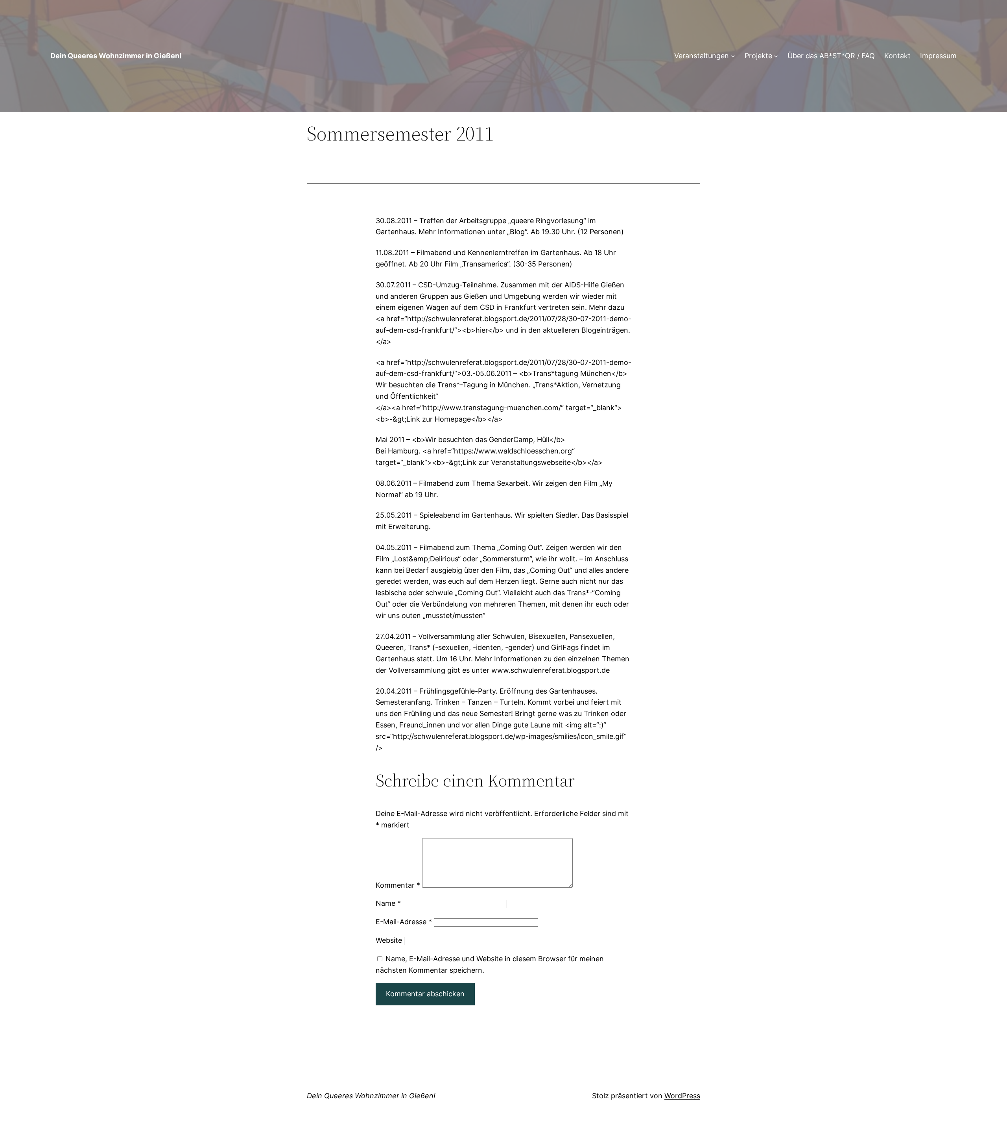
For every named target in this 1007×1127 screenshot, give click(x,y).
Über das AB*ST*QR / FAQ (831, 56)
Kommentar (398, 885)
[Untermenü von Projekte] (776, 56)
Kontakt (897, 56)
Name (388, 903)
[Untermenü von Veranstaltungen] (733, 56)
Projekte (758, 56)
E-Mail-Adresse (404, 922)
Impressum (938, 56)
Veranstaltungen (701, 56)
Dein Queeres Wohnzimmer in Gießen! (116, 56)
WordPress (682, 1096)
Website (389, 940)
